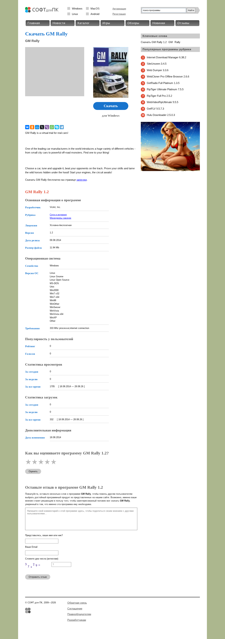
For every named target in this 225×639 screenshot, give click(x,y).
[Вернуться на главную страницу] (42, 11)
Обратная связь (77, 602)
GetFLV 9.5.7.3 (155, 108)
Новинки (158, 23)
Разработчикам (76, 619)
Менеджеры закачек (60, 218)
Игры (106, 23)
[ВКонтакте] (27, 127)
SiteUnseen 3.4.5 (156, 63)
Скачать (111, 106)
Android (95, 13)
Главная (34, 23)
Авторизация (119, 8)
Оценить (33, 471)
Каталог (83, 23)
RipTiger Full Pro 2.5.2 (159, 95)
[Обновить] (38, 570)
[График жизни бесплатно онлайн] (170, 170)
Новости (59, 23)
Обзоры (133, 23)
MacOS (95, 8)
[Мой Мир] (37, 127)
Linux (75, 13)
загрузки (81, 179)
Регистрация (119, 14)
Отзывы (183, 23)
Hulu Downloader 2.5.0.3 (161, 114)
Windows (77, 8)
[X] (42, 127)
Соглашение (74, 608)
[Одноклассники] (32, 127)
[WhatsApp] (52, 127)
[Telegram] (62, 127)
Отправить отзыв (38, 577)
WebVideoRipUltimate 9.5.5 (162, 102)
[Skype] (57, 127)
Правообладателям (79, 614)
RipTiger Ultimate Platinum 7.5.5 (165, 89)
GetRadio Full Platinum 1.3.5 (163, 82)
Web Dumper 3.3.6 (157, 70)
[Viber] (47, 127)
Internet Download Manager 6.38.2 (166, 57)
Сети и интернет (58, 214)
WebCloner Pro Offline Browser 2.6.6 (168, 76)
